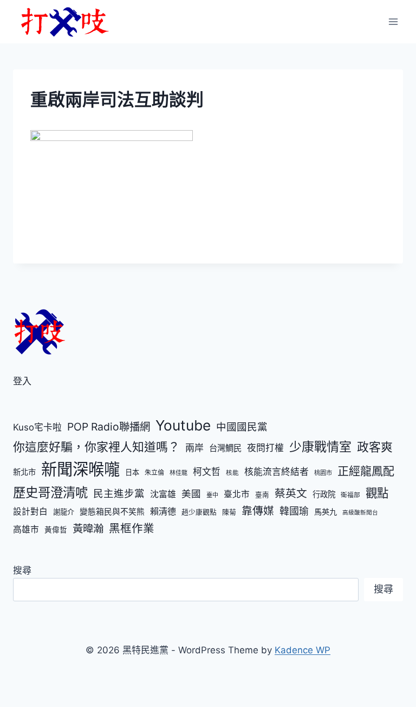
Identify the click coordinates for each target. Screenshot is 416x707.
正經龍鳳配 (365, 471)
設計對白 (30, 511)
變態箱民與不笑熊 (112, 512)
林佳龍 (178, 473)
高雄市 (26, 529)
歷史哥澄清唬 (50, 492)
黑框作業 (131, 528)
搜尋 (22, 570)
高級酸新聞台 (360, 512)
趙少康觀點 (199, 512)
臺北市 (237, 494)
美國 (191, 493)
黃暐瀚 (88, 528)
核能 (232, 473)
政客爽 (375, 447)
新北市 (24, 472)
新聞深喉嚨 (80, 469)
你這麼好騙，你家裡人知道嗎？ (96, 447)
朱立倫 (154, 472)
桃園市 (323, 473)
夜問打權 (265, 447)
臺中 (212, 495)
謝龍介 (63, 511)
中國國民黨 (242, 427)
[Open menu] (393, 21)
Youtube (183, 425)
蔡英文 (291, 493)
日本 (132, 472)
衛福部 (350, 495)
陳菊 (229, 512)
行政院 (324, 494)
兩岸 (194, 447)
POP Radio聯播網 (108, 426)
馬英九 (325, 511)
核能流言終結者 (276, 471)
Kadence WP (302, 650)
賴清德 (163, 511)
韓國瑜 (294, 511)
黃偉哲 (55, 529)
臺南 (262, 495)
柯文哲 (206, 471)
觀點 (377, 493)
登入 (22, 381)
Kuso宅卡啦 (37, 427)
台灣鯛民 (225, 448)
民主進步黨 (119, 493)
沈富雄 (163, 494)
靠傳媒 (258, 510)
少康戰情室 (320, 446)
